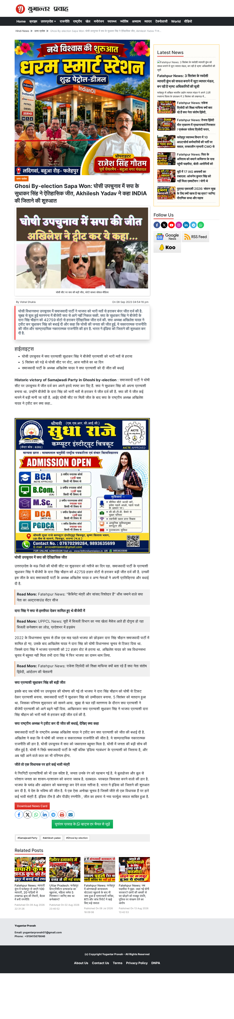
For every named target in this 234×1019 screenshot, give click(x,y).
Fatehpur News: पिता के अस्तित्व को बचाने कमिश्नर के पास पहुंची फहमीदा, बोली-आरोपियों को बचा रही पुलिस (195, 159)
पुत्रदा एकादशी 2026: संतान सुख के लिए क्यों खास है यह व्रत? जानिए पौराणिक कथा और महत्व (196, 193)
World (176, 21)
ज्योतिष (124, 21)
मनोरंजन (99, 21)
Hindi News (22, 30)
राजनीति (64, 21)
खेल (88, 21)
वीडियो (188, 21)
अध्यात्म (136, 21)
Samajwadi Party (28, 838)
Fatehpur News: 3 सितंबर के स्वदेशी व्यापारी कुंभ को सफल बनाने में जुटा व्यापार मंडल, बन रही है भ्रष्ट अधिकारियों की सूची (185, 81)
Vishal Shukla (28, 301)
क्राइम (33, 21)
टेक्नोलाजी (161, 21)
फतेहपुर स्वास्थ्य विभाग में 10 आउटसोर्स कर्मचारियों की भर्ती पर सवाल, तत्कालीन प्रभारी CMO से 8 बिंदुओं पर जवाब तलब (195, 142)
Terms (117, 963)
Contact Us (100, 963)
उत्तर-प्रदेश (39, 30)
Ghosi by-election (78, 838)
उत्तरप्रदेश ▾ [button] (48, 21)
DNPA (155, 963)
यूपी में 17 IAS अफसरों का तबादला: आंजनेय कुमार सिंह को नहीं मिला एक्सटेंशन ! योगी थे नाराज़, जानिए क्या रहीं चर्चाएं (194, 176)
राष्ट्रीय (77, 21)
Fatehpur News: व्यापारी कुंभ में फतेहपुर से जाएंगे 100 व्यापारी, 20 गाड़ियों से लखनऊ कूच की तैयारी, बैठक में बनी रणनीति (30, 892)
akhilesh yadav (52, 838)
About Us (81, 963)
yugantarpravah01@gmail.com (42, 932)
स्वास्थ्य (111, 21)
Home (21, 21)
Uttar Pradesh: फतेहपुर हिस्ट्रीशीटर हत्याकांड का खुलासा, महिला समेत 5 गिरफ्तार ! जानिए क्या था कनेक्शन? (63, 892)
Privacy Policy (137, 963)
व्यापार (148, 21)
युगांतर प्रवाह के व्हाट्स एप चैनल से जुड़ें (82, 824)
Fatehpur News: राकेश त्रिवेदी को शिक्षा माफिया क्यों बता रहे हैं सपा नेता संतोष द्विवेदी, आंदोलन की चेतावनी (194, 107)
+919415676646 (35, 936)
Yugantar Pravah (112, 954)
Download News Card (32, 806)
